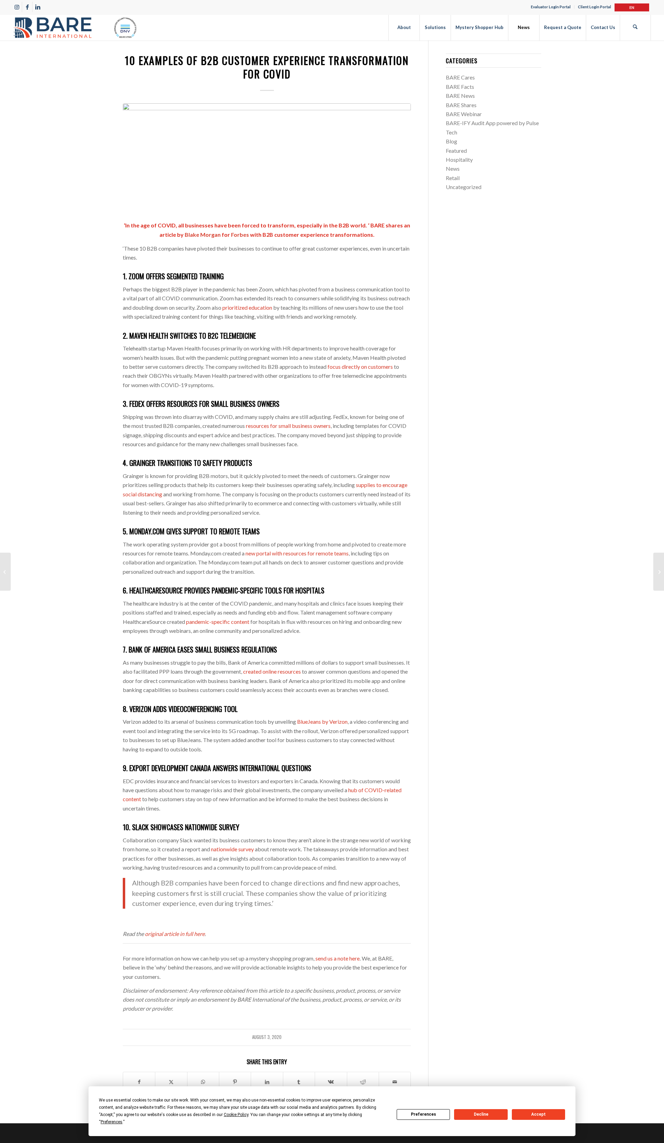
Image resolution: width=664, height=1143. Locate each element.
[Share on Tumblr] (299, 1082)
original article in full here (175, 933)
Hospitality (459, 159)
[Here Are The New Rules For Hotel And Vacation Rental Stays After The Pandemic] (5, 572)
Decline (481, 1114)
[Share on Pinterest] (235, 1082)
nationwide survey (232, 849)
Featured (456, 150)
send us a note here (337, 958)
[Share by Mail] (395, 1082)
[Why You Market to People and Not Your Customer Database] (658, 572)
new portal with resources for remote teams (297, 553)
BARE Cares (460, 77)
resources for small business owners (288, 425)
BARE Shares (461, 105)
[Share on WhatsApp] (203, 1082)
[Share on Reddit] (363, 1082)
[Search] (635, 27)
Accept (538, 1114)
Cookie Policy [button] (236, 1114)
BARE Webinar (464, 114)
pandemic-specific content (217, 621)
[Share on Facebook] (139, 1082)
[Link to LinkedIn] (38, 7)
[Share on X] (171, 1082)
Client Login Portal (594, 6)
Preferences (423, 1114)
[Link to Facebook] (27, 7)
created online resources (271, 671)
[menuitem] (550, 7)
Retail (453, 178)
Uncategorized (463, 187)
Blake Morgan (203, 234)
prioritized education (246, 307)
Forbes (240, 234)
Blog (451, 141)
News (453, 168)
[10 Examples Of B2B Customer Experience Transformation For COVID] (267, 158)
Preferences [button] (111, 1121)
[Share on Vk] (331, 1082)
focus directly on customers (359, 366)
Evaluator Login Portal (551, 6)
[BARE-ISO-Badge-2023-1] (74, 27)
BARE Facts (460, 86)
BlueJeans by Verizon (322, 721)
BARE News (460, 95)
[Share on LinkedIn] (267, 1082)
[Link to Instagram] (17, 7)
